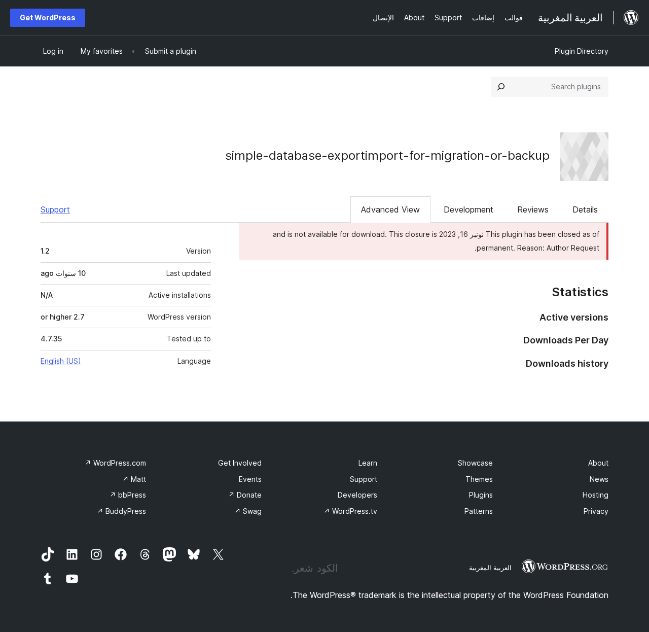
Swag (248, 511)
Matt (134, 479)
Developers (357, 494)
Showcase (475, 463)
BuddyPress (121, 511)
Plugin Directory (581, 51)
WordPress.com (115, 463)
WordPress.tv (350, 511)
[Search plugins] (501, 87)
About (598, 463)
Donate (245, 494)
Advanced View (390, 209)
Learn (367, 463)
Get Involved (240, 463)
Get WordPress (48, 17)
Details (585, 209)
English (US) (61, 361)
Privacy (596, 511)
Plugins (481, 494)
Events (250, 479)
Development (468, 209)
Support (55, 209)
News (599, 479)
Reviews (533, 209)
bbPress (128, 494)
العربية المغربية (490, 568)
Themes (479, 479)
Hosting (595, 494)
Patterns (478, 511)
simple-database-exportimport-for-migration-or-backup (387, 155)
